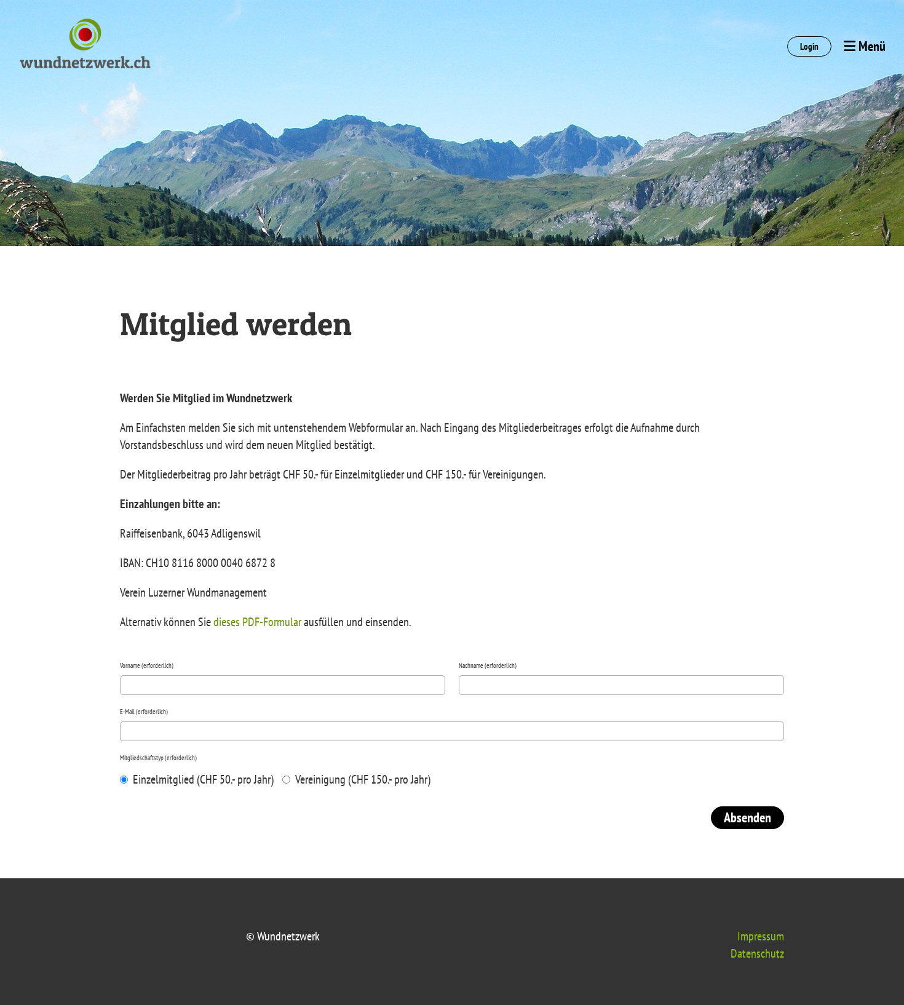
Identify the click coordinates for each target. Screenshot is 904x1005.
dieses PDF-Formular (257, 622)
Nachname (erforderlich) (488, 665)
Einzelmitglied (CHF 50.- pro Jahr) (202, 779)
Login (809, 46)
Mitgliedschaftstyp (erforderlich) (158, 757)
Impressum (760, 936)
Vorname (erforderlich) (146, 665)
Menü (870, 46)
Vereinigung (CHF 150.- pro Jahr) (361, 779)
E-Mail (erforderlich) (144, 711)
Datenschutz (757, 953)
